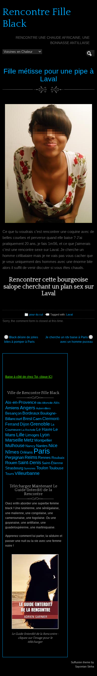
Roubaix (57, 458)
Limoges (32, 435)
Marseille (14, 440)
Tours (9, 474)
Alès (56, 402)
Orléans (26, 452)
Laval (69, 314)
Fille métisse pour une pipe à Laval (48, 75)
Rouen (11, 462)
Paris (42, 451)
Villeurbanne (27, 473)
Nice (52, 445)
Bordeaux (31, 413)
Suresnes (30, 468)
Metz (29, 440)
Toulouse (56, 468)
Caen (37, 419)
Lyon (44, 434)
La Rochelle (28, 429)
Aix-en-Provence (20, 402)
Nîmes (12, 452)
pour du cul (36, 314)
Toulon (42, 468)
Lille (20, 434)
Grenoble (40, 424)
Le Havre (44, 429)
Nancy (30, 446)
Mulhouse (15, 445)
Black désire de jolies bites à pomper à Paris (21, 339)
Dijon (24, 424)
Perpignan (14, 457)
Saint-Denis (29, 462)
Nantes (42, 446)
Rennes (44, 457)
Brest (27, 418)
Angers (27, 407)
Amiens (12, 408)
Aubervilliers (43, 408)
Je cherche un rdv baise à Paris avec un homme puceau (69, 339)
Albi (39, 402)
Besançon (13, 413)
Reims (31, 457)
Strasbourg (14, 468)
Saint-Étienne (52, 463)
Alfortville (47, 402)
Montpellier (43, 440)
